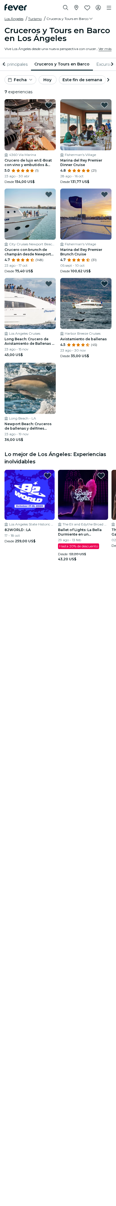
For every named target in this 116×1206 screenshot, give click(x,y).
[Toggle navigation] (108, 7)
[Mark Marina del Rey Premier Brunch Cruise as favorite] (104, 194)
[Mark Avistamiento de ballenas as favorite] (104, 283)
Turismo (35, 19)
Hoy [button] (47, 79)
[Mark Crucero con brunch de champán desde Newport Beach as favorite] (48, 194)
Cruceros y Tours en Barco (62, 64)
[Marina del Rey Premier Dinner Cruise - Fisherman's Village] (85, 124)
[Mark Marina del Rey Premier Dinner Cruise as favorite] (104, 105)
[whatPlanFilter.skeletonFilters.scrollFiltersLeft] (4, 64)
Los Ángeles (14, 19)
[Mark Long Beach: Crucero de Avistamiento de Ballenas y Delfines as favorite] (48, 283)
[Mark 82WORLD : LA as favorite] (47, 475)
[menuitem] (62, 64)
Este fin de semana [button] (82, 79)
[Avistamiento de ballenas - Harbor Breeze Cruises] (85, 303)
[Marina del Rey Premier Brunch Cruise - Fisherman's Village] (85, 214)
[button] (69, 18)
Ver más (105, 49)
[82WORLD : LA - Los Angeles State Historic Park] (30, 495)
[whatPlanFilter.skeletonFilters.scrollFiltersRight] (111, 64)
